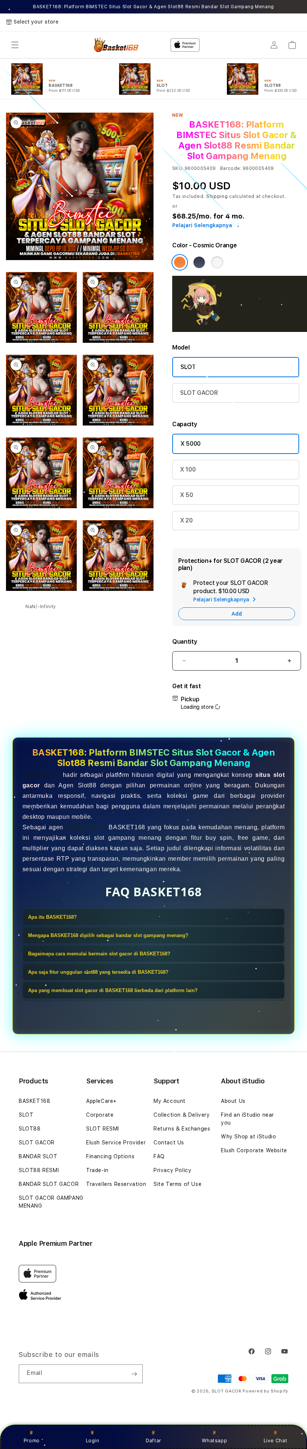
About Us (233, 1101)
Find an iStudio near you (247, 1119)
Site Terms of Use (177, 1184)
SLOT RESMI (102, 1129)
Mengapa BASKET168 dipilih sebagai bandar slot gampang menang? (108, 935)
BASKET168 (41, 775)
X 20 (186, 520)
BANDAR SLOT (38, 1156)
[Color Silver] (217, 262)
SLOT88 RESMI (39, 1170)
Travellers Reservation (116, 1184)
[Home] (115, 44)
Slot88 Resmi (86, 827)
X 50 (186, 494)
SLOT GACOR (199, 392)
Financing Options (110, 1156)
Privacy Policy (172, 1170)
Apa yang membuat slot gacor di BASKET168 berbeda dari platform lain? (113, 990)
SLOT (188, 366)
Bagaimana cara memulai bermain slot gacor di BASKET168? (99, 954)
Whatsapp (214, 1440)
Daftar (153, 1440)
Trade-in (97, 1170)
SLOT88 (30, 1129)
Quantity (184, 641)
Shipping (217, 196)
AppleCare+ (101, 1101)
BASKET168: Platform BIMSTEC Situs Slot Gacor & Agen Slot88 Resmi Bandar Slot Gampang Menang (153, 6)
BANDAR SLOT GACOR (49, 1184)
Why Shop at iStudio (248, 1137)
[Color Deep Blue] (199, 262)
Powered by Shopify (265, 1391)
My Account (170, 1101)
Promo (32, 1440)
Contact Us (169, 1143)
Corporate (99, 1115)
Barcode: (230, 168)
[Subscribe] (134, 1373)
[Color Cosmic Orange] (179, 262)
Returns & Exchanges (182, 1129)
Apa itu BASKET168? (52, 917)
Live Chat (275, 1440)
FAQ (159, 1156)
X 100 (187, 469)
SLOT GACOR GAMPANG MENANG (51, 1202)
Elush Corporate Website (254, 1150)
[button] (15, 45)
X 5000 (190, 443)
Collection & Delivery (182, 1115)
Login (93, 1440)
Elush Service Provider (116, 1143)
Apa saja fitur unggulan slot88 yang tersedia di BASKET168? (98, 972)
